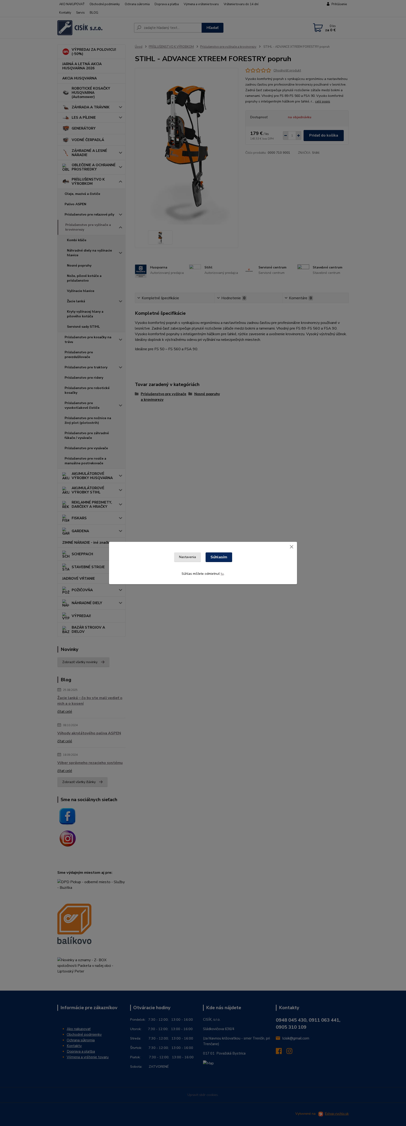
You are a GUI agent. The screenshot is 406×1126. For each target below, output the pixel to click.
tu (222, 573)
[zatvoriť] (292, 546)
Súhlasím (219, 557)
